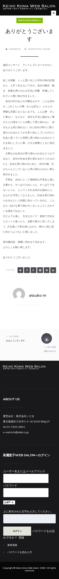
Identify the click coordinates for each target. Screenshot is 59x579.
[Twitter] (20, 270)
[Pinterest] (46, 270)
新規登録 (12, 545)
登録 (21, 537)
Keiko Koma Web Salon (27, 568)
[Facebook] (27, 270)
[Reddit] (40, 270)
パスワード (10, 485)
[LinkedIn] (53, 270)
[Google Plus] (33, 270)
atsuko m (14, 49)
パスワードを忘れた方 (19, 552)
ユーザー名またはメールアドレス (24, 471)
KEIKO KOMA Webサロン (29, 20)
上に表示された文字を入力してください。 (28, 511)
